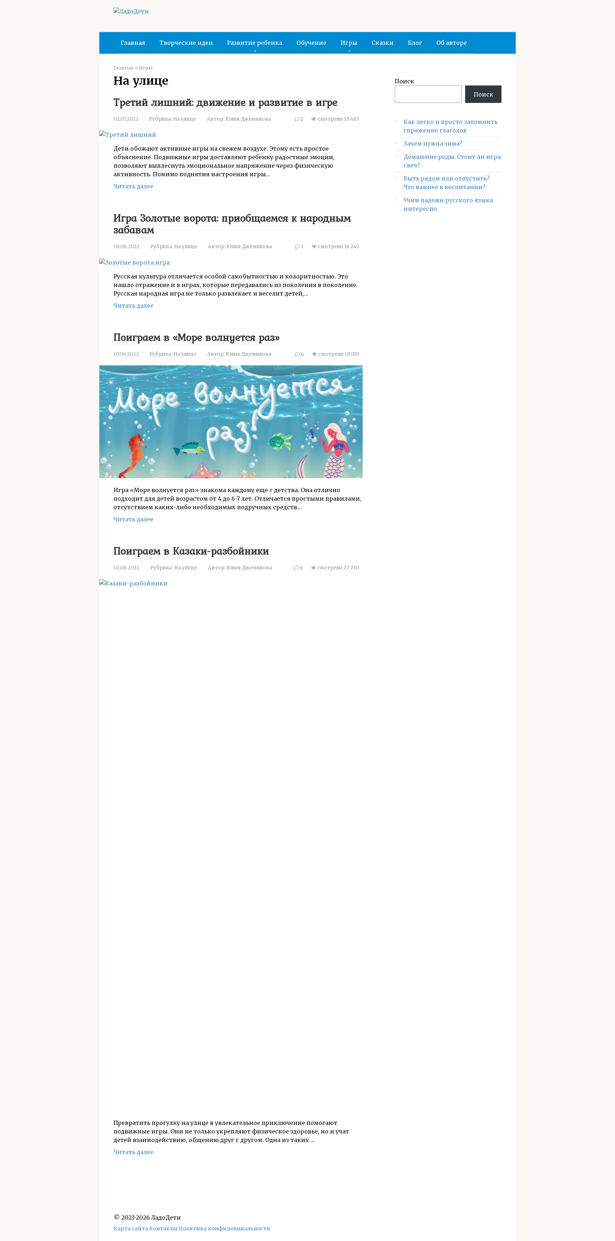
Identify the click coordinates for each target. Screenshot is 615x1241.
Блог (415, 42)
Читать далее (133, 186)
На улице (184, 119)
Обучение (311, 42)
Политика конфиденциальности (224, 1228)
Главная (133, 42)
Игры (349, 42)
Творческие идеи (186, 42)
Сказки (383, 42)
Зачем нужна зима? (433, 143)
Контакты (163, 1228)
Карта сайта (131, 1228)
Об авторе (451, 42)
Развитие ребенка (254, 42)
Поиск (404, 81)
